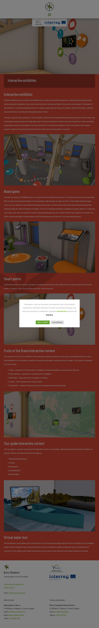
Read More (49, 315)
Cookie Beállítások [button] (57, 322)
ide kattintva (62, 311)
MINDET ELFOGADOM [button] (42, 322)
